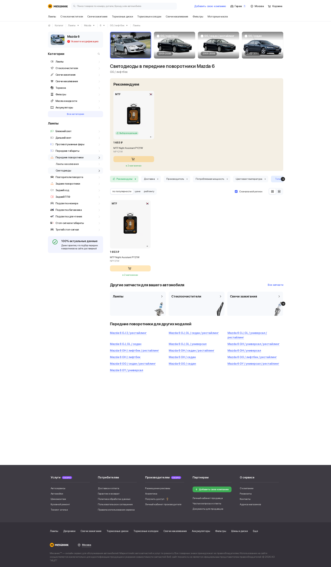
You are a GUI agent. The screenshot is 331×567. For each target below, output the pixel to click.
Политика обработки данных (114, 499)
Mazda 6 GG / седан (182, 363)
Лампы (54, 531)
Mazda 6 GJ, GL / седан (125, 344)
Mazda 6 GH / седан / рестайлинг (191, 350)
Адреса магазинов (250, 504)
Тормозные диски (117, 531)
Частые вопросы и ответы (207, 503)
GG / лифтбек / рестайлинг (169, 37)
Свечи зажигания (91, 531)
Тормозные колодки (145, 531)
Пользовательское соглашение (115, 504)
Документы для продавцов (208, 508)
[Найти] (98, 53)
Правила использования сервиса (116, 509)
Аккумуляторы (201, 531)
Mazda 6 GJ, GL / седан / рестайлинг (194, 333)
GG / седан (255, 36)
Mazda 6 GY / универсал (126, 370)
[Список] (279, 191)
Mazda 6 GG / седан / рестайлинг (133, 363)
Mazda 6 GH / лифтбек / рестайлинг (134, 350)
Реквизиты (246, 493)
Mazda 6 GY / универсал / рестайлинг (253, 363)
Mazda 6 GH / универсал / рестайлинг (253, 344)
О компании (246, 488)
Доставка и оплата (108, 488)
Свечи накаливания (175, 531)
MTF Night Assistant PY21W (128, 150)
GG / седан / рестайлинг (219, 36)
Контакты (245, 499)
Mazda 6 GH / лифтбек (125, 357)
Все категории (75, 114)
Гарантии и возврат (109, 493)
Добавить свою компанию (214, 489)
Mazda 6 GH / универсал (244, 350)
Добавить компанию (210, 6)
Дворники (69, 531)
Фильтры (220, 531)
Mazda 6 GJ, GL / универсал (188, 344)
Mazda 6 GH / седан (182, 357)
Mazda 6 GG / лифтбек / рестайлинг (252, 357)
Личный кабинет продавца (208, 498)
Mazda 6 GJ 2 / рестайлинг (128, 333)
